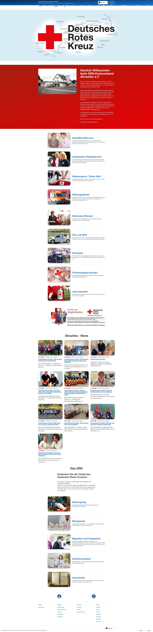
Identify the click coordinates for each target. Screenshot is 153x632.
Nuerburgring (85, 5)
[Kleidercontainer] (59, 560)
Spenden (61, 5)
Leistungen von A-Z (81, 612)
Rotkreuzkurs (70, 5)
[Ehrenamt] (59, 255)
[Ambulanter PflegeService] (59, 159)
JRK (124, 5)
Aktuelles (79, 609)
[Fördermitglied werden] (59, 274)
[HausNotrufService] (59, 140)
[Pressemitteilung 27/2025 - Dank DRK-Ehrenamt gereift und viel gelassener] (103, 378)
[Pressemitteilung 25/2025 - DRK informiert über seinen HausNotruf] (76, 411)
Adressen (98, 607)
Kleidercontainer (81, 558)
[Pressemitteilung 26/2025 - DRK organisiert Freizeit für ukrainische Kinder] (50, 411)
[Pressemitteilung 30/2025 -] (103, 347)
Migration (101, 5)
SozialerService (107, 5)
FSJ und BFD (79, 234)
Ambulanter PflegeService (86, 156)
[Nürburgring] (59, 503)
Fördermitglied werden (85, 272)
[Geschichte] (59, 579)
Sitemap (98, 612)
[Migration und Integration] (59, 541)
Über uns (65, 6)
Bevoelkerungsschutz (117, 5)
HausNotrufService (82, 137)
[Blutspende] (59, 522)
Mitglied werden (61, 607)
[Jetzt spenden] (59, 293)
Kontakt (97, 609)
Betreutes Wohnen (82, 216)
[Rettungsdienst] (59, 196)
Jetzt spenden (80, 291)
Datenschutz (98, 614)
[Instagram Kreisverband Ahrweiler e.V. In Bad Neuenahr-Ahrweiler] (94, 596)
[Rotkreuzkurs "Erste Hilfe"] (59, 177)
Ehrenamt (77, 253)
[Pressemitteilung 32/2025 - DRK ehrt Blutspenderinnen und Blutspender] (50, 347)
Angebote (47, 5)
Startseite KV (41, 6)
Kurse (51, 5)
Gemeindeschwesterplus (131, 5)
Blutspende (78, 521)
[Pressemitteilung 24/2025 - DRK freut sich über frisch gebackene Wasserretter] (103, 411)
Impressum (98, 616)
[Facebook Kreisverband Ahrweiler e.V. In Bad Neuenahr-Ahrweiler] (59, 596)
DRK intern (98, 621)
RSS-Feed (98, 619)
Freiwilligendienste (93, 5)
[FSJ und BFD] (59, 236)
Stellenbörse (60, 614)
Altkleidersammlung (142, 5)
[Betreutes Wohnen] (59, 217)
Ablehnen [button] (141, 630)
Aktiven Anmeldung (62, 609)
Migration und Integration (86, 538)
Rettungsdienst (77, 5)
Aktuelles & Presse (56, 6)
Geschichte (78, 577)
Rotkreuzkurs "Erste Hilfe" (87, 176)
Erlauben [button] (149, 630)
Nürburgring (79, 502)
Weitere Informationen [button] (42, 630)
